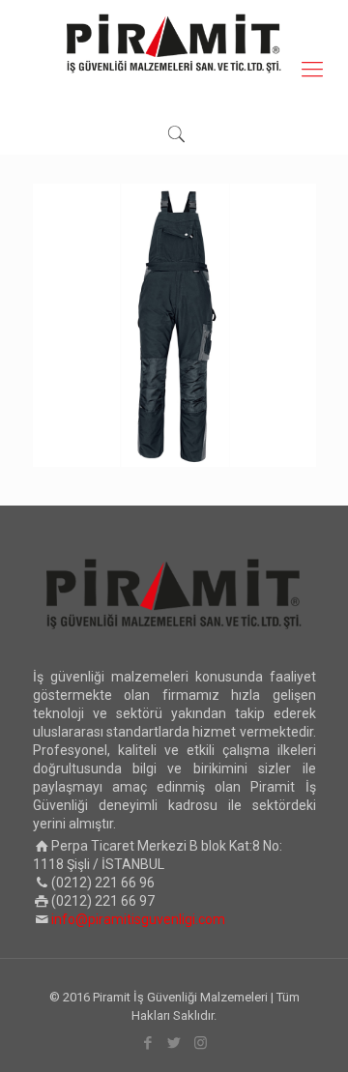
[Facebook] (148, 1043)
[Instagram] (200, 1043)
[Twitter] (174, 1043)
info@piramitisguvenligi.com (138, 919)
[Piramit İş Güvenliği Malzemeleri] (174, 43)
